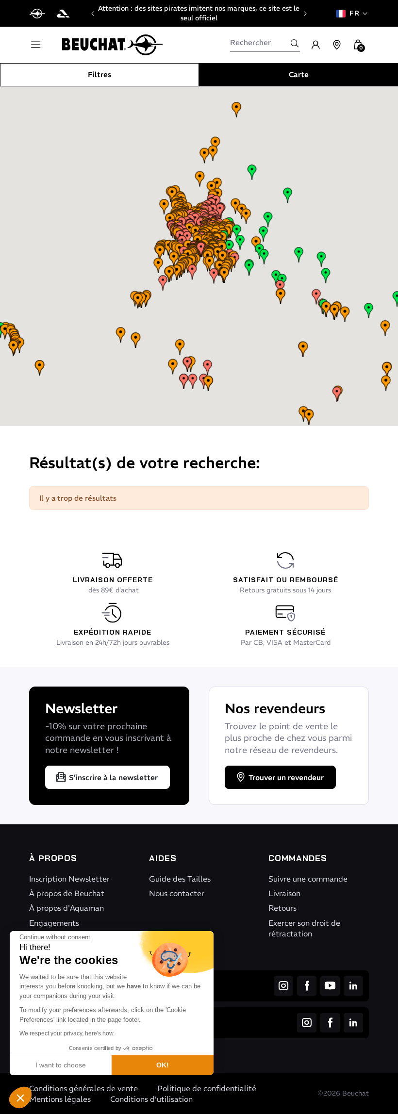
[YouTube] (330, 986)
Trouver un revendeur (286, 777)
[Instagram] (283, 986)
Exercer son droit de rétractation (304, 928)
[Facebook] (306, 986)
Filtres (99, 74)
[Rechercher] (294, 43)
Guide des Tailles (180, 879)
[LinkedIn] (353, 986)
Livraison (284, 893)
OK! (162, 1065)
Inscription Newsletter (69, 879)
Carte (299, 74)
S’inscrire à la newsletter (113, 777)
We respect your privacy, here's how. (67, 1033)
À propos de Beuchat (66, 893)
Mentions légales (60, 1099)
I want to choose (60, 1065)
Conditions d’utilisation (151, 1099)
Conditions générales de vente (83, 1088)
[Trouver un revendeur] (337, 45)
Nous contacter (176, 893)
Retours (282, 908)
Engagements (54, 923)
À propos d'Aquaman (66, 908)
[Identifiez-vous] (315, 45)
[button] (20, 1097)
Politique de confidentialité (206, 1088)
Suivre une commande (308, 879)
